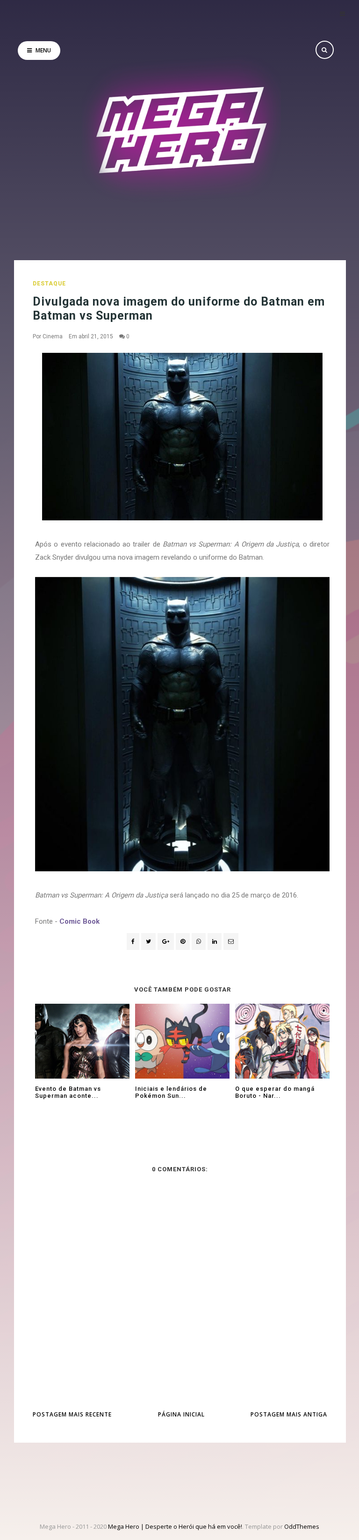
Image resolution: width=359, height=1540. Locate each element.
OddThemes (301, 1526)
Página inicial (181, 1414)
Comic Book (79, 921)
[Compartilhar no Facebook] (133, 941)
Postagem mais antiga (289, 1414)
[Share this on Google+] (166, 941)
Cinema (53, 336)
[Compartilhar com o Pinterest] (230, 941)
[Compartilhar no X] (148, 941)
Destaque (49, 283)
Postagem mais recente (72, 1414)
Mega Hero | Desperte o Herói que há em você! (175, 1526)
